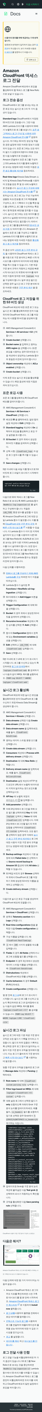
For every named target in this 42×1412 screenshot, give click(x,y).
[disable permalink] (31, 1352)
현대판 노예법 (30, 1407)
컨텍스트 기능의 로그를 (17, 1321)
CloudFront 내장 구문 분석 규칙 (19, 523)
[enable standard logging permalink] (24, 392)
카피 (34, 490)
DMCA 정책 (30, 1404)
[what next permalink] (22, 1241)
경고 (8, 1336)
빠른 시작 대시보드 (14, 1057)
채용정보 (16, 1404)
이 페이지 (8, 52)
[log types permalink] (24, 100)
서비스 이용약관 (23, 1404)
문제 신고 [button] (32, 60)
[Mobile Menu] (36, 13)
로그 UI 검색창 (18, 666)
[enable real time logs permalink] (31, 690)
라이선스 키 (11, 800)
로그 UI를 (10, 1313)
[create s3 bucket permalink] (26, 302)
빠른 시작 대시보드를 (13, 527)
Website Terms (24, 1405)
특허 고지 (31, 1405)
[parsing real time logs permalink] (28, 1030)
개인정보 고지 (17, 1405)
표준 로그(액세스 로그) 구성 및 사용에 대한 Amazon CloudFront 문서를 (21, 133)
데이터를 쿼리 (12, 1341)
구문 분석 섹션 (25, 287)
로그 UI (16, 995)
